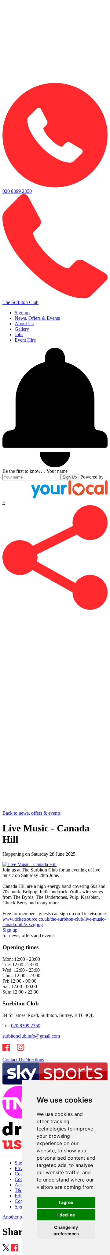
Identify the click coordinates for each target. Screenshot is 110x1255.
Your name (57, 471)
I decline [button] (66, 1214)
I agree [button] (66, 1202)
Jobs (19, 334)
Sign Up (70, 477)
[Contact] (55, 80)
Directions (34, 1059)
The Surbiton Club (20, 302)
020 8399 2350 (25, 1025)
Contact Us (13, 1059)
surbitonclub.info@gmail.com (31, 1035)
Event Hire (25, 340)
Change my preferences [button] (66, 1230)
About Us (24, 323)
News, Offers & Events (37, 318)
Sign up (22, 312)
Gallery (22, 329)
